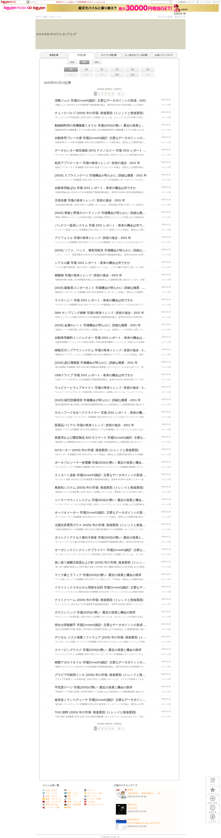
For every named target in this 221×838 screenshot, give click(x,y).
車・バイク (92, 796)
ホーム (39, 17)
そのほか (33, 2)
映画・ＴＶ (72, 796)
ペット (70, 790)
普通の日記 (132, 805)
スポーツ (91, 790)
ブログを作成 (205, 2)
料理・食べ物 (51, 804)
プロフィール (55, 17)
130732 (178, 13)
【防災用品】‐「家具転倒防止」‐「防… (144, 793)
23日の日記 (132, 808)
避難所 (130, 790)
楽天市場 (216, 2)
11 (119, 94)
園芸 (69, 807)
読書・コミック (74, 802)
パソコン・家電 (94, 799)
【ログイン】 (180, 17)
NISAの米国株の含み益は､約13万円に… (145, 823)
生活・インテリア (53, 802)
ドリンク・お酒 (52, 807)
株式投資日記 (133, 819)
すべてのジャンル (95, 804)
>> (185, 2)
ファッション (51, 793)
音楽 (69, 799)
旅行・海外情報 (74, 804)
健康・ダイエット (53, 799)
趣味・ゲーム (73, 793)
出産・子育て (51, 790)
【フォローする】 (165, 17)
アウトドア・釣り (95, 793)
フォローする (212, 794)
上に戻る (212, 821)
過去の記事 (212, 803)
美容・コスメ (51, 796)
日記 (45, 17)
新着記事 (212, 812)
